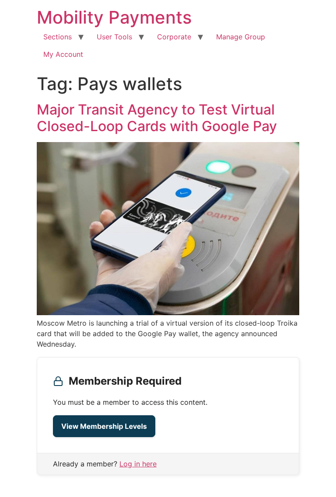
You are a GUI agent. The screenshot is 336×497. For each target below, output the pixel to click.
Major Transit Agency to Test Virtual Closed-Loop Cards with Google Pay (157, 118)
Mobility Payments (114, 17)
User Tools (114, 36)
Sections (57, 36)
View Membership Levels (104, 426)
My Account (63, 54)
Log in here (138, 463)
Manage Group (240, 36)
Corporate (174, 36)
